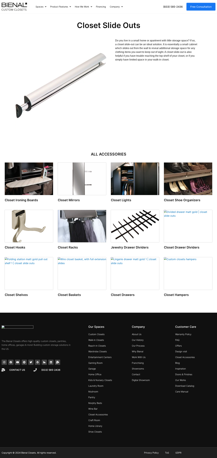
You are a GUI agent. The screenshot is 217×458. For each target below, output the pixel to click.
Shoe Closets (95, 431)
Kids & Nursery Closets (100, 380)
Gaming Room (95, 363)
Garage (92, 368)
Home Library (95, 426)
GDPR (178, 452)
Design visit (181, 351)
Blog (177, 363)
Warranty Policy (183, 334)
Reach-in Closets (97, 345)
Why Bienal (137, 351)
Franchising (138, 363)
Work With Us (139, 357)
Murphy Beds (95, 403)
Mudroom (93, 391)
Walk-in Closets (96, 340)
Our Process (138, 345)
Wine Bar (93, 408)
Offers (178, 345)
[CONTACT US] (3, 370)
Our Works (180, 380)
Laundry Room (95, 385)
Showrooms (138, 368)
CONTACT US (17, 369)
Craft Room (94, 420)
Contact (136, 374)
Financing (101, 6)
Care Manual (181, 391)
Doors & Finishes (183, 374)
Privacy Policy (151, 452)
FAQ (177, 340)
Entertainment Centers (100, 357)
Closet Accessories (98, 414)
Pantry (91, 397)
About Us (136, 334)
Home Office (94, 374)
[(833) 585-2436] (35, 370)
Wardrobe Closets (97, 351)
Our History (138, 340)
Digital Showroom (141, 380)
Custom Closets (96, 334)
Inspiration (180, 368)
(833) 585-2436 (50, 369)
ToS (167, 452)
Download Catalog (184, 385)
